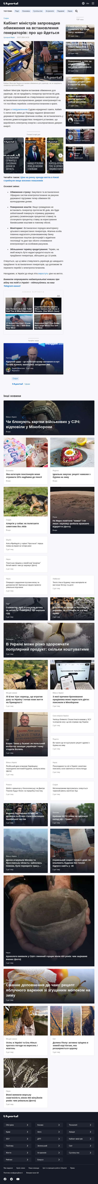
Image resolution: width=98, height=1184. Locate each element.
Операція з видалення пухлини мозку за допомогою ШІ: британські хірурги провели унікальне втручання (23, 584)
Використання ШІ (32, 1173)
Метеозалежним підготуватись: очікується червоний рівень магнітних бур (70, 789)
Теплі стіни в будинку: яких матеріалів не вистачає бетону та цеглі (69, 583)
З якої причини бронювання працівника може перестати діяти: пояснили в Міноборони (71, 699)
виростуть (43, 273)
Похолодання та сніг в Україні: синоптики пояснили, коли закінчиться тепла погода (70, 767)
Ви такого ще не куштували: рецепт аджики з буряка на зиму (71, 744)
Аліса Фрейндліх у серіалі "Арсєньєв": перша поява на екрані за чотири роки (24, 544)
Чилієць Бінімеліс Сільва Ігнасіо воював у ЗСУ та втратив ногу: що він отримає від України (72, 720)
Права (72, 1168)
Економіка (26, 11)
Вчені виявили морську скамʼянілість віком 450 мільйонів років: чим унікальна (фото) (24, 1098)
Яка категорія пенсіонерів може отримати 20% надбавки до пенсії (24, 475)
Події (17, 11)
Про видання (8, 1168)
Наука (70, 11)
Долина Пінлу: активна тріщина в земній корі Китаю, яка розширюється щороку (70, 1045)
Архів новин (20, 1168)
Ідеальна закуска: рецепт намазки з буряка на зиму (71, 475)
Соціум (6, 18)
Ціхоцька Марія (9, 37)
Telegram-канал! (12, 286)
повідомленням (20, 109)
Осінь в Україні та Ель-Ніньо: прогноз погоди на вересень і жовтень (22, 1045)
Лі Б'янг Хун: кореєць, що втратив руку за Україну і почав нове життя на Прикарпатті (24, 699)
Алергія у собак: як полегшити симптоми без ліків (22, 525)
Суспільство (37, 11)
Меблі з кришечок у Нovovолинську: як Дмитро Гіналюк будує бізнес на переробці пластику (25, 789)
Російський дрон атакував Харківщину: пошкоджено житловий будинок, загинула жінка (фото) (25, 768)
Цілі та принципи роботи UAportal (55, 1168)
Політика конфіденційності (13, 1173)
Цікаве (27, 384)
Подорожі (60, 11)
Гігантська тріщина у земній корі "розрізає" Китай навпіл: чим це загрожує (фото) (23, 564)
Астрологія (50, 11)
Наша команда (34, 1168)
